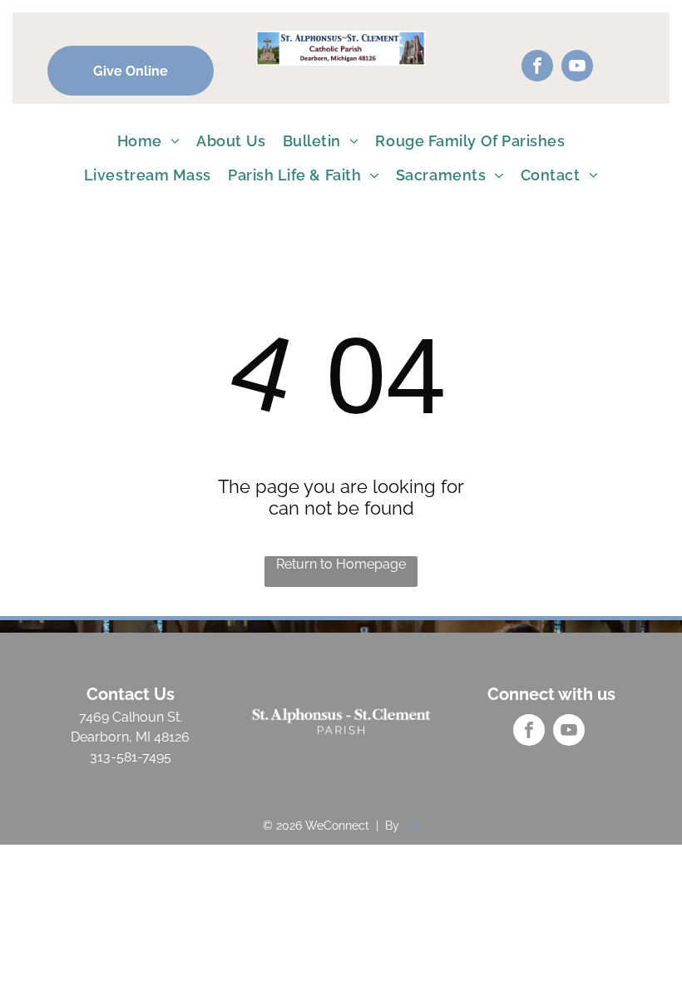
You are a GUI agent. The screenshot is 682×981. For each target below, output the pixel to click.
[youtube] (577, 68)
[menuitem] (149, 141)
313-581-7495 (130, 757)
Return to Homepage (341, 564)
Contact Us (130, 694)
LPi (411, 825)
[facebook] (537, 68)
